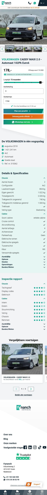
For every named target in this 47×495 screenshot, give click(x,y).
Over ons (7, 434)
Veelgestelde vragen (13, 447)
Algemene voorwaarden (18, 485)
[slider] (40, 82)
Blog (5, 439)
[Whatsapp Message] (34, 3)
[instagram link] (35, 447)
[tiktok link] (39, 447)
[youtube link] (44, 447)
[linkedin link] (30, 447)
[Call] (30, 3)
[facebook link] (25, 447)
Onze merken (10, 443)
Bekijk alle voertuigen (23, 395)
